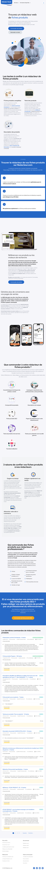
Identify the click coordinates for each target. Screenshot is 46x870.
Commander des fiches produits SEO (23, 618)
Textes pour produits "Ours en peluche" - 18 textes (16, 714)
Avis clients (25, 863)
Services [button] (16, 2)
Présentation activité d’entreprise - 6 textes (14, 637)
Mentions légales (5, 851)
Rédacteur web (26, 843)
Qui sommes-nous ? (6, 844)
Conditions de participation (28, 856)
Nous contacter (26, 858)
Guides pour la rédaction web (7, 856)
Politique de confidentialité (7, 849)
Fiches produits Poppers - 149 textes (12, 656)
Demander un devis (15, 32)
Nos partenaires (26, 860)
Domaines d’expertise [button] (24, 2)
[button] (43, 3)
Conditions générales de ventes (8, 846)
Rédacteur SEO (26, 845)
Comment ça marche (6, 842)
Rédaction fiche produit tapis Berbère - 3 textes (15, 769)
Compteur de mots (5, 860)
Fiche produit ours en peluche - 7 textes (13, 697)
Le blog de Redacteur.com (7, 858)
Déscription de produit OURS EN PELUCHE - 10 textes (17, 731)
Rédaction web (26, 847)
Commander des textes (16, 28)
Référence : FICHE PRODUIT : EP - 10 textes (14, 787)
